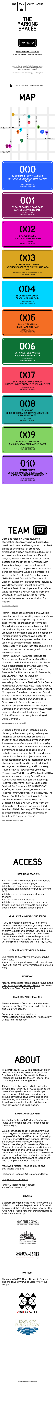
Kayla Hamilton (42, 1006)
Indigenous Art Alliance (15, 1179)
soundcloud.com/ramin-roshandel (14, 723)
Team (21, 4)
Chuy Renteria (25, 1006)
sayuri (34, 1381)
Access (30, 4)
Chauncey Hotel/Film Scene (24, 985)
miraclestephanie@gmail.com (19, 1017)
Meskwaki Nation (12, 1166)
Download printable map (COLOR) (27, 52)
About (39, 4)
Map (14, 4)
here (11, 959)
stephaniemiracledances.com (12, 820)
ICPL (37, 931)
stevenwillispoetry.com (10, 606)
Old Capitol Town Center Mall (18, 988)
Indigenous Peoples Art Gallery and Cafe (25, 1174)
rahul (25, 1381)
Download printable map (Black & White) (27, 54)
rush (28, 1381)
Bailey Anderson (16, 1009)
